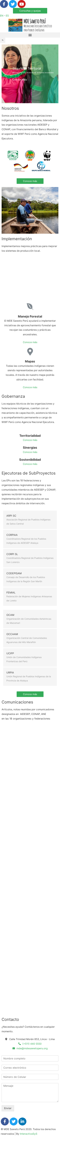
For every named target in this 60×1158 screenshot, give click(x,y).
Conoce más (19, 79)
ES (7, 15)
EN (1, 15)
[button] (30, 10)
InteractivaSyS (28, 1133)
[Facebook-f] (4, 4)
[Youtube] (22, 4)
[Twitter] (13, 4)
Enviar (8, 1108)
